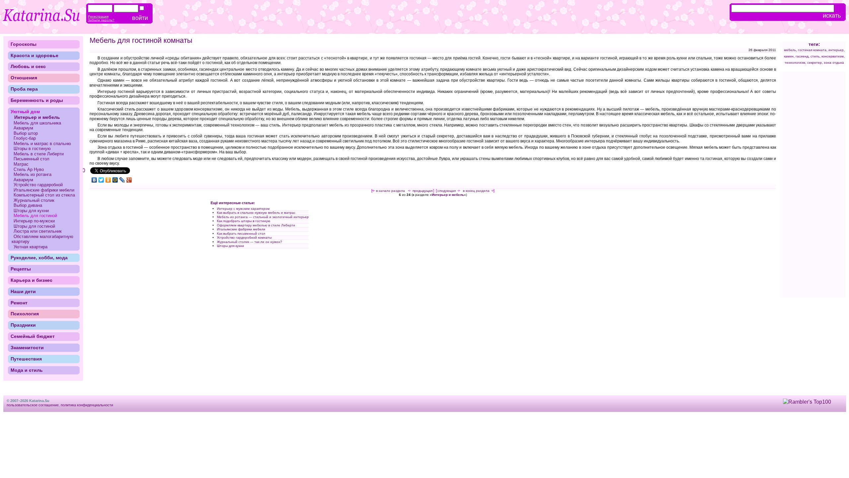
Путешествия (26, 358)
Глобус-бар (25, 138)
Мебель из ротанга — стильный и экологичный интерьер (263, 217)
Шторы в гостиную (32, 148)
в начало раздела (390, 191)
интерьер (836, 50)
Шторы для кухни (230, 246)
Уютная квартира (30, 246)
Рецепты (21, 269)
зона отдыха (834, 62)
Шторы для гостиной (34, 226)
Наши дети (23, 291)
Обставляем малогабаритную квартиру (42, 239)
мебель (790, 50)
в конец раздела (476, 191)
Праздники (23, 325)
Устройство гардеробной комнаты (244, 237)
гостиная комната (812, 50)
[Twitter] (101, 180)
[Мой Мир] (115, 180)
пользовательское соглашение (33, 405)
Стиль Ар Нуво (29, 169)
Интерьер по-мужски (34, 220)
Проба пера (24, 89)
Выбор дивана (28, 205)
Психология (25, 313)
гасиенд (802, 56)
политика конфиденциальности (87, 405)
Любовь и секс (28, 66)
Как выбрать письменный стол (241, 233)
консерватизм (832, 56)
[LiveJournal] (122, 180)
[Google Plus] (129, 180)
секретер (814, 62)
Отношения (24, 77)
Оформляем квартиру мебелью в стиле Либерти (256, 225)
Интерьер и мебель (448, 195)
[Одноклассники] (108, 180)
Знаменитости (27, 347)
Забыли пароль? (101, 20)
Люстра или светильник (38, 231)
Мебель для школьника (37, 122)
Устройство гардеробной (38, 184)
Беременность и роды (37, 100)
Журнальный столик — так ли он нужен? (249, 242)
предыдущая (422, 191)
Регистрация (98, 16)
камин (789, 56)
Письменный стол (31, 158)
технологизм (795, 62)
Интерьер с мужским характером (243, 208)
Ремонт (19, 302)
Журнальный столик (34, 200)
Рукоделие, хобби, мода (39, 257)
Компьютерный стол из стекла (44, 195)
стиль (815, 56)
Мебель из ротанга (32, 174)
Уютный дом (25, 111)
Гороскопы (23, 44)
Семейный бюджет (33, 336)
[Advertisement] (145, 247)
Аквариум (23, 127)
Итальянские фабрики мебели (241, 229)
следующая (446, 191)
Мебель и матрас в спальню (42, 143)
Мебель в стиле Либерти (39, 153)
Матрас (21, 164)
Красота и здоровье (34, 55)
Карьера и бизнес (31, 280)
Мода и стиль (27, 370)
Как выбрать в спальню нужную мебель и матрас (256, 212)
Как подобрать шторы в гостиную (243, 221)
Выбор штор (26, 133)
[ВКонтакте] (94, 180)
